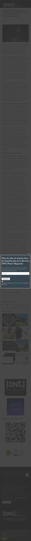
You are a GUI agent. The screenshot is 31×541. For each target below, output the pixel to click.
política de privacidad (16, 283)
